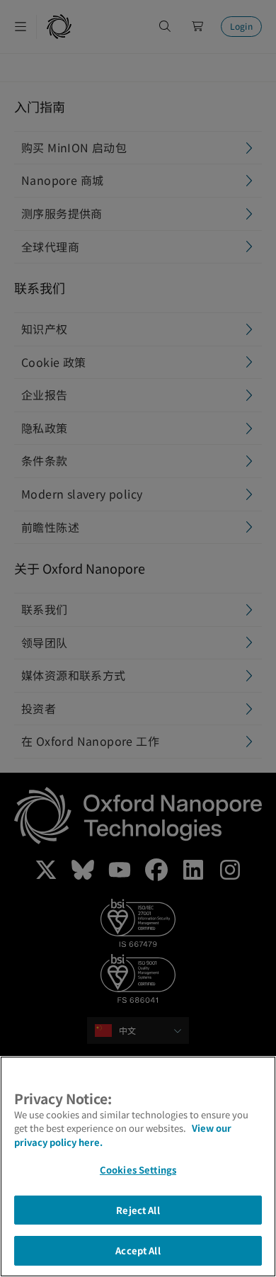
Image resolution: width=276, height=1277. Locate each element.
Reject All (137, 1210)
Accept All (137, 1250)
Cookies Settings (138, 1169)
